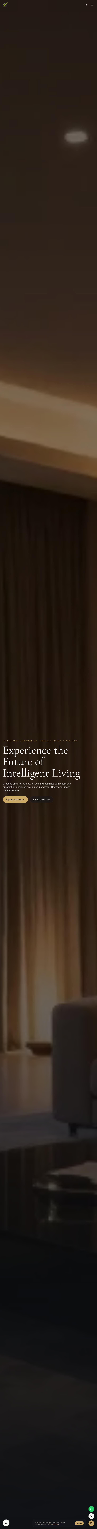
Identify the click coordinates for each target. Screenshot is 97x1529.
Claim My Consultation (48, 776)
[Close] (71, 750)
